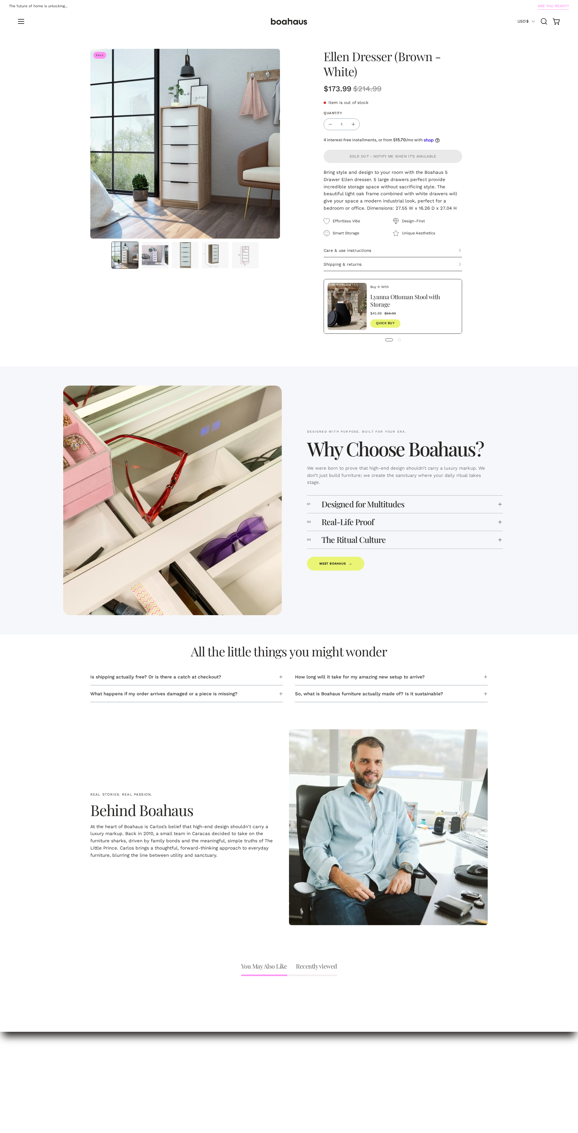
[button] (544, 21)
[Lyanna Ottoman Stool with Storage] (347, 306)
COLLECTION (104, 1057)
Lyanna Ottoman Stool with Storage (405, 300)
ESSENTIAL (103, 1067)
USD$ (523, 21)
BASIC (97, 1076)
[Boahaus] (289, 21)
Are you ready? (553, 6)
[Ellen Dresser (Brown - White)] (124, 255)
